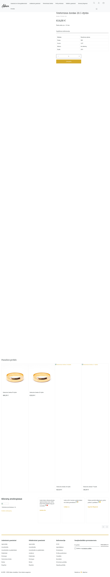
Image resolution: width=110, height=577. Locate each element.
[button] (103, 526)
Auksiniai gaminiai (35, 3)
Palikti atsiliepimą (6, 511)
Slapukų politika (60, 565)
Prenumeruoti (105, 544)
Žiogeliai (3, 565)
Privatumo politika (61, 562)
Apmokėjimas (60, 547)
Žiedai (3, 562)
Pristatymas (59, 550)
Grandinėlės (4, 547)
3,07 (82, 43)
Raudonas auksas (85, 37)
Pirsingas (4, 556)
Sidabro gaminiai (71, 3)
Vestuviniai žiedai (48, 3)
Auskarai (31, 553)
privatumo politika (86, 548)
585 (82, 40)
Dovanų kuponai (82, 3)
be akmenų (84, 46)
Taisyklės (58, 556)
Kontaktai (59, 559)
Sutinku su (83, 548)
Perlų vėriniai (59, 3)
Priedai (13, 9)
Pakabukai (4, 553)
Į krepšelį (68, 61)
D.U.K (57, 544)
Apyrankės (4, 544)
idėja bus (85, 572)
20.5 (82, 49)
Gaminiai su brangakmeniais (19, 3)
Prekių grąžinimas (61, 553)
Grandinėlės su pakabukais (9, 550)
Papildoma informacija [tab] (63, 31)
